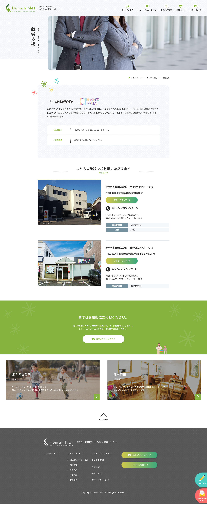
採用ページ (97, 473)
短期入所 (73, 470)
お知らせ (96, 466)
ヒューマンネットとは (102, 453)
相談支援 (73, 465)
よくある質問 (98, 459)
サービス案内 (152, 77)
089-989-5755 (125, 208)
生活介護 (73, 475)
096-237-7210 (125, 269)
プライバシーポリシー (102, 479)
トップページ (136, 77)
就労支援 (73, 480)
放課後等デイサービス (79, 459)
